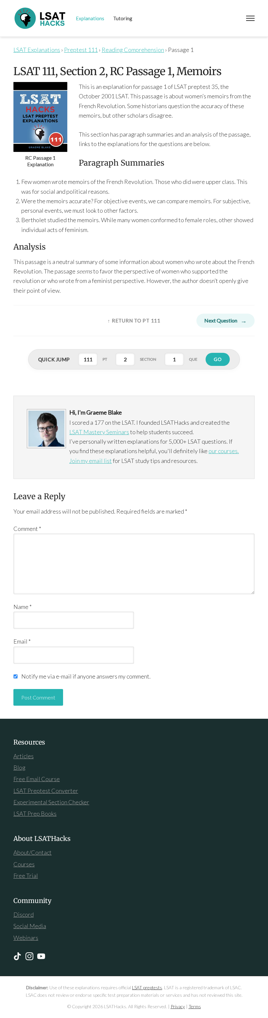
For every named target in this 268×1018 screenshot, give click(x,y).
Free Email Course (36, 778)
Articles (23, 756)
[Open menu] (250, 18)
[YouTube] (41, 956)
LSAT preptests (147, 987)
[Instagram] (29, 956)
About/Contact (32, 852)
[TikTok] (17, 956)
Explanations (90, 18)
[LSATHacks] (40, 18)
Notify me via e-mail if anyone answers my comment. (86, 676)
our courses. (224, 450)
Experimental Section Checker (51, 802)
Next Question (220, 320)
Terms (195, 1006)
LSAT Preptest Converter (45, 790)
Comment (27, 528)
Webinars (25, 937)
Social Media (29, 925)
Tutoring (122, 18)
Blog (19, 767)
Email (22, 641)
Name (22, 606)
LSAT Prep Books (35, 813)
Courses (24, 864)
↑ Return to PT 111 (134, 320)
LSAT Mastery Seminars (99, 431)
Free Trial (25, 875)
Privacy (178, 1006)
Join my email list (90, 460)
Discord (23, 914)
